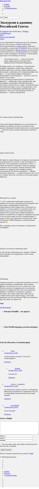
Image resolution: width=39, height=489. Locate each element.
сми (9, 307)
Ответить (7, 362)
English (6, 471)
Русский (7, 473)
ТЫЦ (31, 453)
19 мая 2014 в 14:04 (15, 370)
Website (2, 440)
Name (2, 436)
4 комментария (5, 33)
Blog (26, 31)
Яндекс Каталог (21, 50)
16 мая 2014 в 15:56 (11, 386)
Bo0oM (4, 31)
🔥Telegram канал (10, 475)
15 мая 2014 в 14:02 (11, 353)
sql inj (2, 307)
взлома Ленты (22, 46)
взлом (6, 307)
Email (2, 438)
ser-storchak (15, 405)
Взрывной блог (5, 1)
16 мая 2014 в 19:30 (11, 407)
